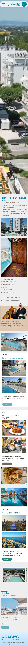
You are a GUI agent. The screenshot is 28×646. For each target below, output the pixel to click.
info (4, 627)
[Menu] (3, 4)
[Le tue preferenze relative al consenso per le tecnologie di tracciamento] (26, 484)
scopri (6, 404)
